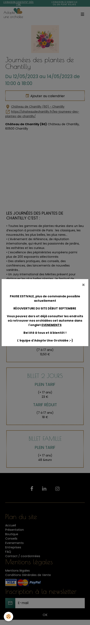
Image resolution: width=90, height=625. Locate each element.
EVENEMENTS (51, 325)
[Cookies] (8, 616)
